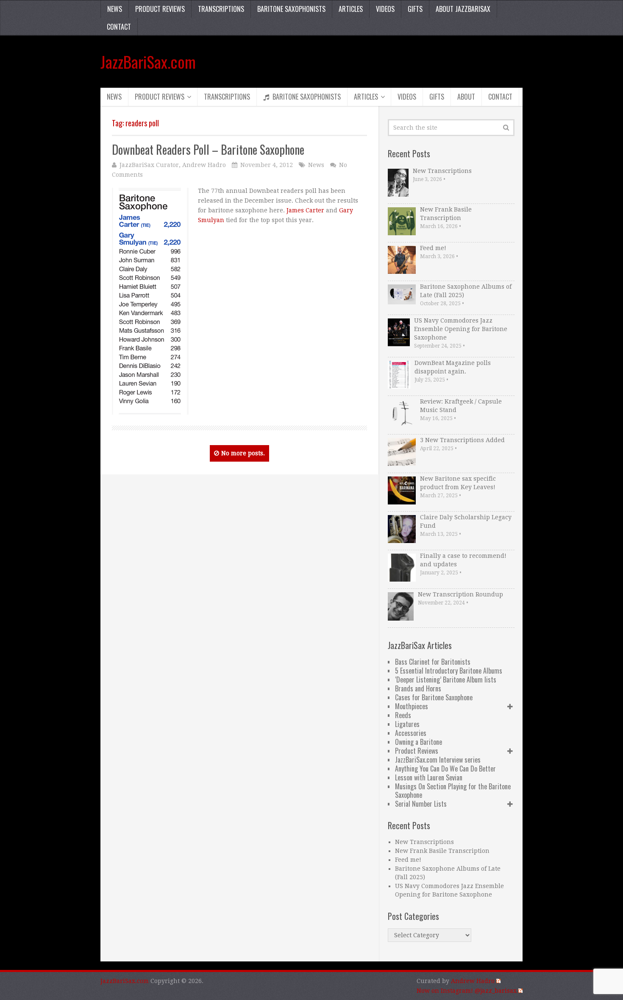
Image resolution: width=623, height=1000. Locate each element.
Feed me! (433, 248)
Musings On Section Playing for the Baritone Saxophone (453, 790)
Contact (119, 27)
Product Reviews (160, 9)
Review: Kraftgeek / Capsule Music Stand (461, 405)
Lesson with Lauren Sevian (428, 777)
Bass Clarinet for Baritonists (432, 662)
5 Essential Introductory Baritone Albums (448, 671)
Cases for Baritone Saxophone (434, 697)
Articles (351, 9)
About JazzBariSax (463, 9)
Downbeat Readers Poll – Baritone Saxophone (208, 149)
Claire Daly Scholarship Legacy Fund (466, 521)
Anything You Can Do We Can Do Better (445, 768)
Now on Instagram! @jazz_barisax (467, 990)
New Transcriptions (442, 170)
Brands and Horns (418, 688)
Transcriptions (221, 9)
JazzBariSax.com (148, 61)
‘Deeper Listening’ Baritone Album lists (445, 679)
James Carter (305, 210)
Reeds (403, 715)
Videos (385, 9)
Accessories (410, 733)
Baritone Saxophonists (291, 9)
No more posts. (243, 453)
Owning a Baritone (418, 742)
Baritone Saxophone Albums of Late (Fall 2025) (466, 290)
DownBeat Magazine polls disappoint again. (452, 367)
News (114, 9)
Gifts (415, 9)
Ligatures (407, 724)
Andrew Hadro (473, 981)
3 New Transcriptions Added (462, 440)
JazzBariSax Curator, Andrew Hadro (173, 165)
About (466, 97)
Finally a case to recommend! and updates (463, 560)
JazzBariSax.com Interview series (438, 760)
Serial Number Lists (421, 804)
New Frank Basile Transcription (446, 213)
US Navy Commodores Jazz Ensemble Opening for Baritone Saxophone (460, 329)
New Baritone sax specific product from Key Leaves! (458, 482)
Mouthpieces (411, 706)
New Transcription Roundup (460, 594)
